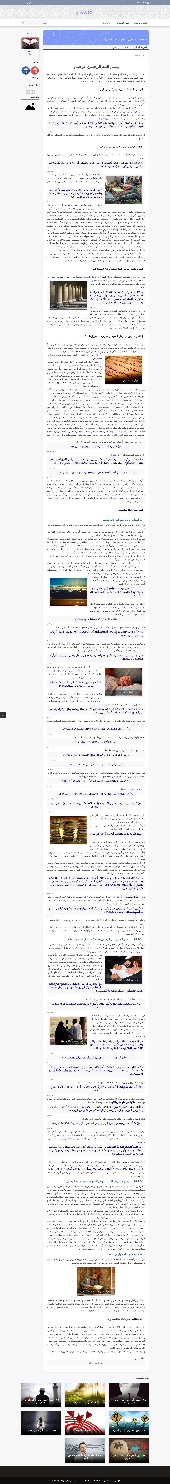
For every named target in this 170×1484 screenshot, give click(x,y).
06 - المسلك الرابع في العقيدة (41, 1430)
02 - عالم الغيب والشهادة (85, 1402)
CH (27, 91)
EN (32, 91)
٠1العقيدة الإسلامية (120, 47)
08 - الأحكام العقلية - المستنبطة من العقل (85, 1457)
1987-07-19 (139, 55)
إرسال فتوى (105, 22)
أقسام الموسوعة (123, 22)
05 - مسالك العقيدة (85, 1430)
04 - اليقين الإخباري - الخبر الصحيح (129, 1430)
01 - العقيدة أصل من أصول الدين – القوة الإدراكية (129, 1401)
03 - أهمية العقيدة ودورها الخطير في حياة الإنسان (41, 1401)
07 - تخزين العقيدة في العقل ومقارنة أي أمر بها (129, 1457)
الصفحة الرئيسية (140, 22)
